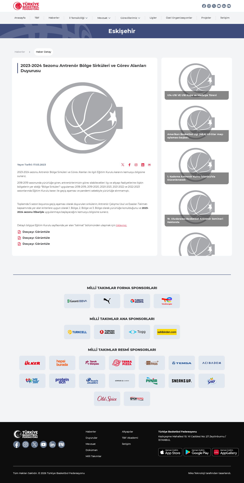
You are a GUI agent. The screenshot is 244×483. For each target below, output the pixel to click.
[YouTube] (219, 6)
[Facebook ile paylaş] (129, 164)
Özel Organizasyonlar (179, 17)
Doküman (92, 450)
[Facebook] (204, 6)
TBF (37, 17)
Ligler (153, 17)
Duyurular (91, 437)
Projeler (206, 17)
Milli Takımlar (93, 456)
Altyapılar (127, 431)
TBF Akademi (130, 437)
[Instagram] (209, 6)
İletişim (225, 17)
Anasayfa (19, 17)
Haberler (54, 17)
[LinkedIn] (224, 6)
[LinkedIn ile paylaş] (142, 164)
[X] (214, 6)
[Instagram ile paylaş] (136, 164)
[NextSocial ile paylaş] (149, 164)
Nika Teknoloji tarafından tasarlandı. (209, 473)
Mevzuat (91, 443)
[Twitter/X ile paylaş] (122, 164)
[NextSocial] (229, 6)
